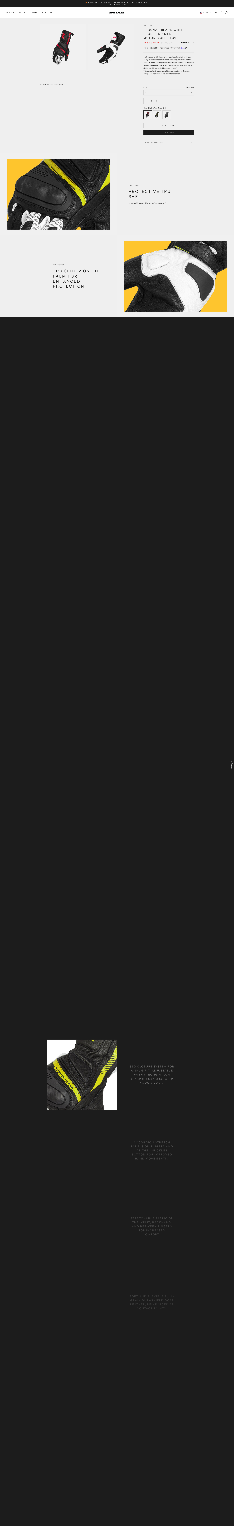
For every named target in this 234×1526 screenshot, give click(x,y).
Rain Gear (47, 13)
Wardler (148, 25)
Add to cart (169, 125)
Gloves (33, 13)
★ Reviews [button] (232, 765)
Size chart (190, 87)
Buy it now (168, 132)
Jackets (10, 13)
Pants (22, 13)
